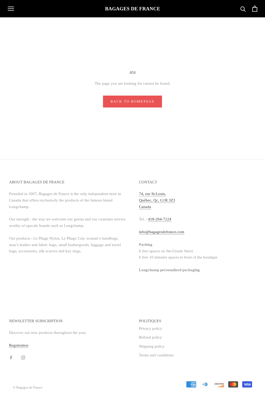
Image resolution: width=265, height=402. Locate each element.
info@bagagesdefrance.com (161, 232)
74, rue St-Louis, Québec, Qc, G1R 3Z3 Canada (157, 200)
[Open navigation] (11, 8)
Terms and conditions (156, 355)
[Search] (243, 8)
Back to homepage (133, 101)
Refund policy (150, 337)
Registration (18, 345)
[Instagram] (23, 357)
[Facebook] (11, 357)
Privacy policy (150, 328)
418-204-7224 (159, 219)
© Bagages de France (27, 387)
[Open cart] (254, 9)
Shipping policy (152, 346)
